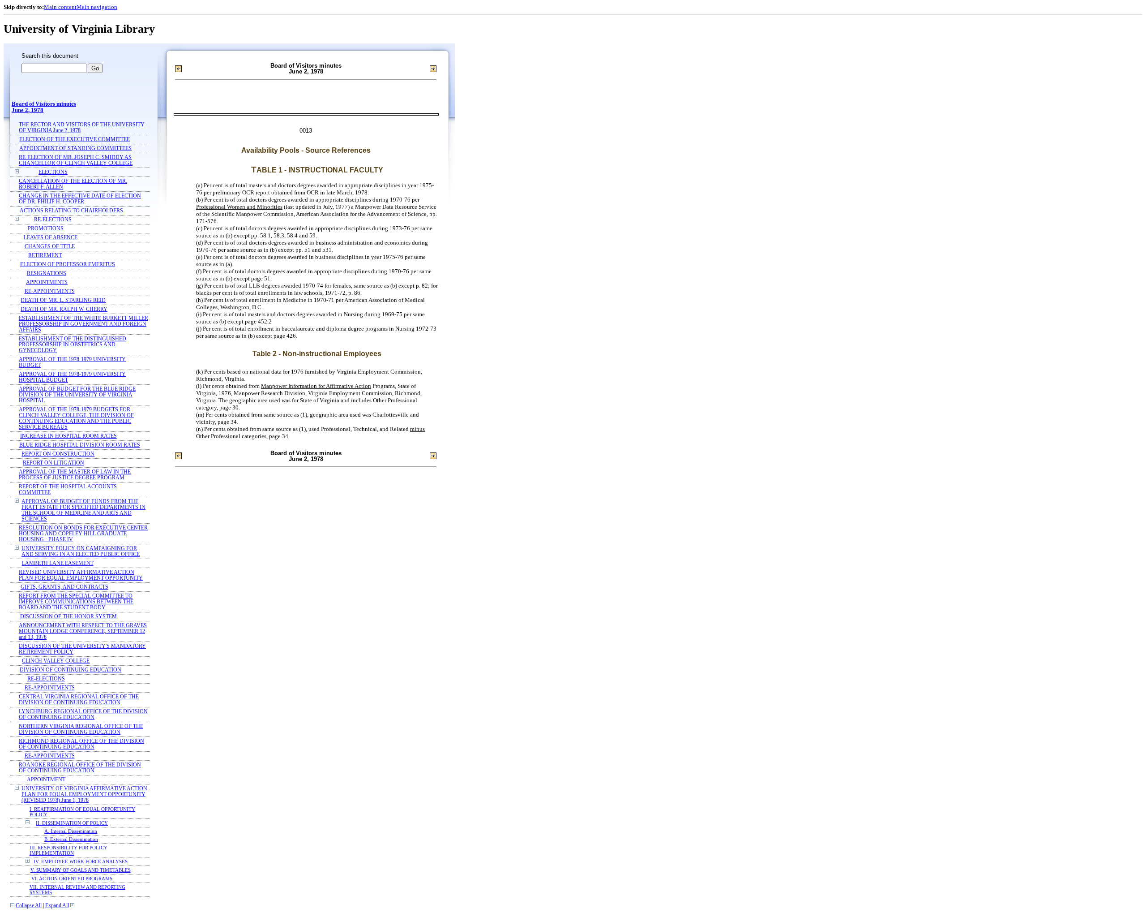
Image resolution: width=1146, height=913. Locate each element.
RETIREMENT (45, 255)
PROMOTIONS (46, 229)
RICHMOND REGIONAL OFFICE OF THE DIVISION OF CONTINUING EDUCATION (81, 744)
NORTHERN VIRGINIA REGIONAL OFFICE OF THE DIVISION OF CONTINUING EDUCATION (81, 729)
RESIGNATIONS (46, 273)
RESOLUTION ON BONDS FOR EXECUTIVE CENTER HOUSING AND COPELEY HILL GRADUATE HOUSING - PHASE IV (83, 534)
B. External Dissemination (71, 839)
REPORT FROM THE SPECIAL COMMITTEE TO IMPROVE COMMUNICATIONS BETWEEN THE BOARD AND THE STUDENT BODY (76, 602)
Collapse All (29, 906)
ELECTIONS (53, 172)
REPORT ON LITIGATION (53, 463)
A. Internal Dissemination (70, 831)
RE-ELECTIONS (53, 220)
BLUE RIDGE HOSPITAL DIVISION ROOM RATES (79, 445)
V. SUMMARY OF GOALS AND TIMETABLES (80, 870)
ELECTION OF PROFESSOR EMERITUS (67, 264)
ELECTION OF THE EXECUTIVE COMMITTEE (74, 139)
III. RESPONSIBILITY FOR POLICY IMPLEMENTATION (68, 850)
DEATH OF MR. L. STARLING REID (63, 300)
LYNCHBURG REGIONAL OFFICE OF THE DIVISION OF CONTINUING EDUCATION (83, 714)
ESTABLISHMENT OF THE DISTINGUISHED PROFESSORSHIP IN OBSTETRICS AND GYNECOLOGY (72, 344)
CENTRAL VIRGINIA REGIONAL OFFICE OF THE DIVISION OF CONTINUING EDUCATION (79, 700)
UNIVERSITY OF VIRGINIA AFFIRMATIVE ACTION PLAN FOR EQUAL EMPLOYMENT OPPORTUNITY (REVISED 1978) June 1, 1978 (84, 794)
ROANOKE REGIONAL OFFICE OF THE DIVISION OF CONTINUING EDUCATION (80, 768)
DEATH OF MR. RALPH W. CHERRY (64, 309)
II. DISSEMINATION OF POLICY (72, 823)
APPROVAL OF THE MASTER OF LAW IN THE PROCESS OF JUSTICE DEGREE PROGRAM (75, 475)
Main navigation (97, 7)
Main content (60, 7)
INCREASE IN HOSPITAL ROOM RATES (68, 436)
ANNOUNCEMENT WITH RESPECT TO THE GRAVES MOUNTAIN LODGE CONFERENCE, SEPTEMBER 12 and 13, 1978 (83, 631)
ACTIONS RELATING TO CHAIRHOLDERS (71, 211)
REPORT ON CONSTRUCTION (57, 454)
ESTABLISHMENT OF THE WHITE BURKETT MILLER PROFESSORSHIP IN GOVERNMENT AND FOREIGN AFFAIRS (83, 324)
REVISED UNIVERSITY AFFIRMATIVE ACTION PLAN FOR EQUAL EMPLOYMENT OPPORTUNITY (81, 575)
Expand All (57, 906)
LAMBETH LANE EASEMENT (58, 563)
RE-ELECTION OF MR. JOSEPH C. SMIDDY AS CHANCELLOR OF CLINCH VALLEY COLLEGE (76, 160)
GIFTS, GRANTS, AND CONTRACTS (64, 587)
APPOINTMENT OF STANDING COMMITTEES (75, 148)
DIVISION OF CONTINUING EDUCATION (70, 670)
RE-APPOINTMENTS (50, 291)
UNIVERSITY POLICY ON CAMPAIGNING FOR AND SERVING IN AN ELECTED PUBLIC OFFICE (80, 551)
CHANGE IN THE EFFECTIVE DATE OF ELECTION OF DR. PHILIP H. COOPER (80, 199)
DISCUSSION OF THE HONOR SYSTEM (68, 617)
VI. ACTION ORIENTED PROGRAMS (71, 878)
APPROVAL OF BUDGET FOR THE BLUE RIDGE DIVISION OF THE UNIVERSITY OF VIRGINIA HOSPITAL (77, 395)
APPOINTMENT (46, 780)
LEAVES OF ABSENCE (50, 238)
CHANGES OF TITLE (50, 247)
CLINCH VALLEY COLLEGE (56, 661)
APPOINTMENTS (47, 282)
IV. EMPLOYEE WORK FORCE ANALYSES (81, 861)
